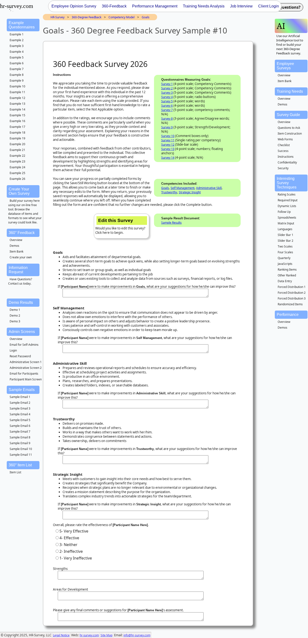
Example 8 (17, 75)
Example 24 (17, 167)
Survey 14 (167, 158)
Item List (15, 472)
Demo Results (21, 302)
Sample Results (171, 223)
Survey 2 (167, 88)
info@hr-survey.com (136, 635)
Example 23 (17, 161)
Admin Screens (22, 332)
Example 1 (17, 34)
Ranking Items (287, 269)
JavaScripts (285, 264)
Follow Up (284, 212)
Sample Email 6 (20, 426)
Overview (16, 240)
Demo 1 (15, 310)
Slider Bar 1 (285, 235)
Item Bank (16, 251)
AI (281, 26)
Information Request (18, 270)
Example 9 (17, 80)
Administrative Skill (209, 188)
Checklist (284, 145)
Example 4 (17, 52)
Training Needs (290, 91)
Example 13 (17, 104)
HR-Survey (57, 17)
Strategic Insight (190, 192)
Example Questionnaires (22, 25)
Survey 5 (167, 101)
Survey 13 (167, 149)
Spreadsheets (287, 217)
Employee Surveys (285, 66)
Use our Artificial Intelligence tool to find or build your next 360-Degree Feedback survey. (289, 44)
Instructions (286, 157)
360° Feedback (22, 233)
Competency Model (122, 17)
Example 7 (17, 69)
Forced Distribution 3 (292, 298)
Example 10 (17, 86)
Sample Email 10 (21, 449)
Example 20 (17, 144)
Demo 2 (15, 315)
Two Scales (285, 246)
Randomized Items (290, 304)
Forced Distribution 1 (292, 287)
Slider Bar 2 (285, 241)
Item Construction (290, 133)
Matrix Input (286, 223)
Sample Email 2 (20, 403)
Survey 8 (167, 119)
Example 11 (17, 92)
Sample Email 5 (20, 420)
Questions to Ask (289, 128)
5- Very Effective (73, 531)
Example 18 (17, 132)
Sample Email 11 (21, 455)
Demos (14, 246)
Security (283, 168)
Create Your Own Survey (19, 191)
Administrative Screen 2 (26, 368)
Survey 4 (167, 97)
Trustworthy (169, 192)
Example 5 (17, 57)
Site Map (106, 635)
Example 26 (17, 179)
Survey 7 (167, 110)
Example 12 (17, 98)
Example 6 (17, 63)
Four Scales (285, 252)
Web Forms (285, 139)
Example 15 (17, 115)
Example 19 (17, 138)
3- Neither (68, 544)
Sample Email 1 (20, 397)
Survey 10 (167, 136)
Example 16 (17, 121)
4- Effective (69, 537)
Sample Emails (22, 390)
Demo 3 (15, 321)
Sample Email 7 (20, 432)
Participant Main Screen (26, 379)
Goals (145, 17)
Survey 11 (167, 140)
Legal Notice (61, 635)
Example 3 (17, 46)
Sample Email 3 (20, 408)
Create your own (21, 257)
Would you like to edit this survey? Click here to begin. (120, 226)
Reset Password (20, 356)
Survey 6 (167, 106)
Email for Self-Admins (24, 345)
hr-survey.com (89, 635)
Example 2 (17, 40)
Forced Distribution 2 (292, 293)
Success (283, 151)
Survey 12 (167, 145)
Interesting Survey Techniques (286, 182)
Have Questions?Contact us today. (20, 281)
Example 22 (17, 156)
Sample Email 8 (20, 437)
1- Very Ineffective (75, 558)
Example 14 (17, 109)
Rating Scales (286, 194)
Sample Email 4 (20, 414)
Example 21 (17, 150)
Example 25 (17, 173)
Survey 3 (167, 93)
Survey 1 (167, 84)
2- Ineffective (71, 551)
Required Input (287, 200)
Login (13, 350)
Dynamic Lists (287, 206)
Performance (288, 314)
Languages (285, 229)
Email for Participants (24, 373)
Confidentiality (287, 162)
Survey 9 (167, 127)
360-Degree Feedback (86, 17)
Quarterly (284, 258)
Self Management (182, 188)
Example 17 (17, 127)
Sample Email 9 (20, 443)
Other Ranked (287, 275)
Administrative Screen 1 (26, 362)
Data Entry (285, 281)
